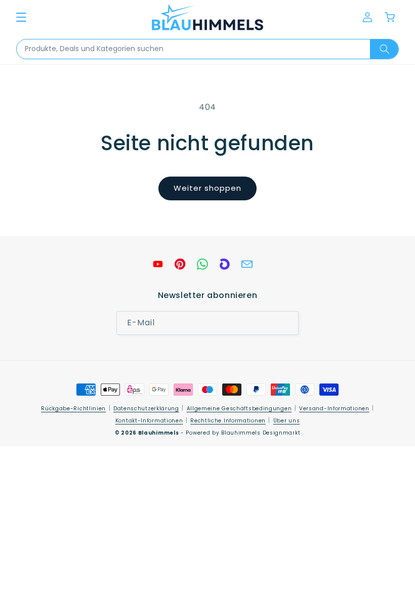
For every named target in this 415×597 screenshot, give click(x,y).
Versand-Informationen (334, 408)
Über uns (286, 420)
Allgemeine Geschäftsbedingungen (239, 408)
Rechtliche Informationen (228, 420)
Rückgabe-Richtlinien (73, 408)
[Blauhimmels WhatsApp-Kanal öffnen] (202, 264)
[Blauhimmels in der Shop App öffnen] (225, 264)
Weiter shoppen (207, 188)
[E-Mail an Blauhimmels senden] (247, 264)
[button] (21, 17)
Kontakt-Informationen (149, 420)
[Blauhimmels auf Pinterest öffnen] (180, 264)
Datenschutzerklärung (146, 408)
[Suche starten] (384, 49)
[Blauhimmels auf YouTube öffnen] (158, 264)
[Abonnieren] (287, 323)
